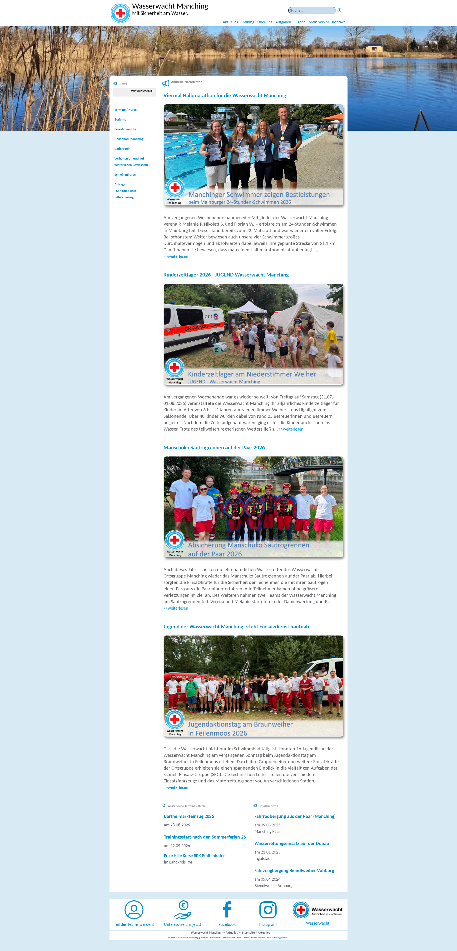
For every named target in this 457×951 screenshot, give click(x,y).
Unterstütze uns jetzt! (182, 924)
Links (246, 937)
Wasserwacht (317, 923)
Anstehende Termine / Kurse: (187, 806)
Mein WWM (319, 22)
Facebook (227, 924)
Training (247, 22)
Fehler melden (258, 937)
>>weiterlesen (176, 256)
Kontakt (338, 22)
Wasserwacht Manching (206, 932)
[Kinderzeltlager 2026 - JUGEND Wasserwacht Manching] (255, 383)
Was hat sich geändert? (278, 937)
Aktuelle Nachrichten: (187, 82)
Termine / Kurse (125, 110)
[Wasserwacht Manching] (120, 13)
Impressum (215, 937)
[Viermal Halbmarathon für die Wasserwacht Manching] (255, 204)
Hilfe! (239, 937)
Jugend (300, 22)
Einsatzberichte (125, 129)
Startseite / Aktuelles (256, 932)
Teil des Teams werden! (134, 924)
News (123, 84)
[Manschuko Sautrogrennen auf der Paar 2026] (255, 556)
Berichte (120, 119)
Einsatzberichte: (268, 806)
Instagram (268, 924)
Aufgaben (283, 22)
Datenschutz (229, 937)
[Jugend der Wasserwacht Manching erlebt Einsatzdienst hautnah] (255, 735)
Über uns (264, 22)
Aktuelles (230, 22)
